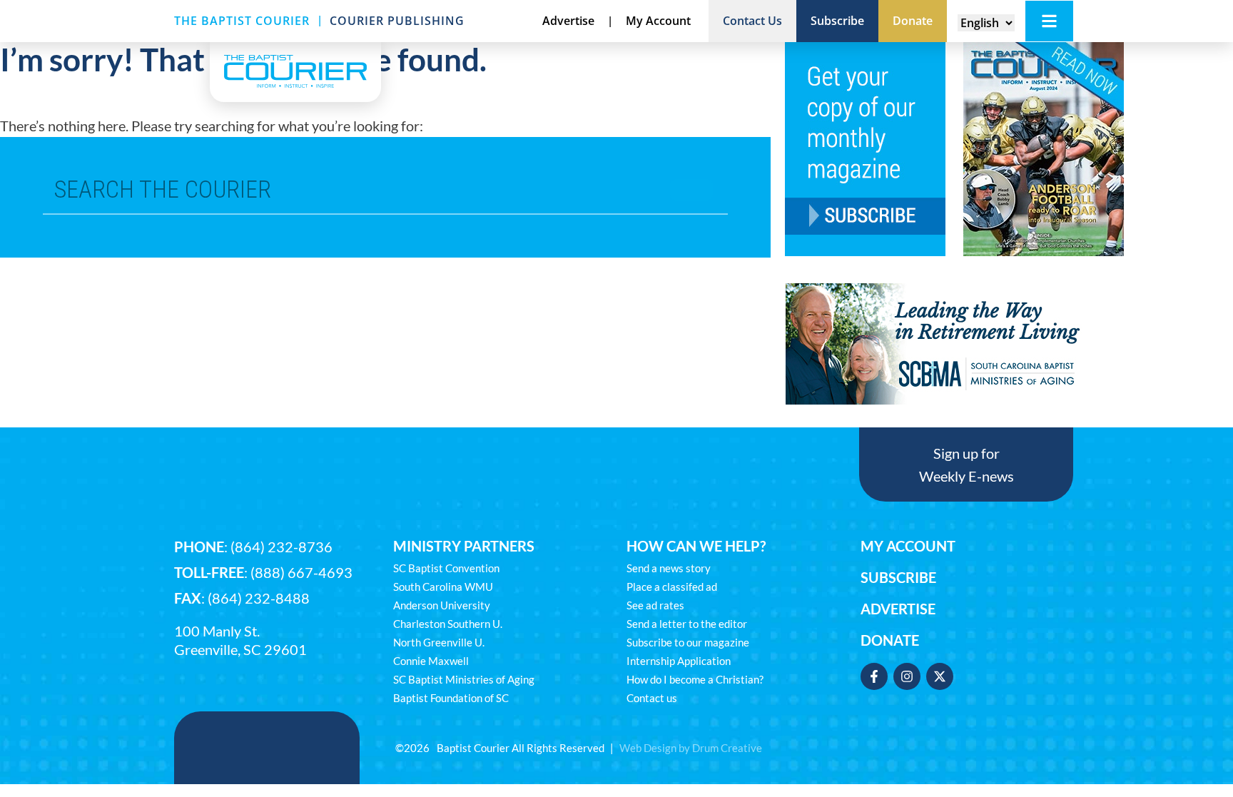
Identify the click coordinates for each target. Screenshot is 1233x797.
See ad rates (655, 605)
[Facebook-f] (874, 676)
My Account (908, 545)
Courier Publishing (397, 21)
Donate (890, 640)
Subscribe (898, 577)
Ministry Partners (463, 545)
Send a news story (668, 568)
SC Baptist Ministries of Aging (463, 679)
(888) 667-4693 (301, 572)
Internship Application (678, 660)
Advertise (898, 608)
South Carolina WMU (443, 586)
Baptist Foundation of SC (451, 697)
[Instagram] (906, 676)
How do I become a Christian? (694, 679)
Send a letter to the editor (686, 623)
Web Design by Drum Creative (690, 747)
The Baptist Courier (242, 21)
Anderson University (441, 605)
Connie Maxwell (431, 660)
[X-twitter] (939, 676)
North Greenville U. (438, 642)
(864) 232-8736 (281, 546)
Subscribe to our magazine (687, 642)
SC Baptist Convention (446, 568)
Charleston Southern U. (447, 623)
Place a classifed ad (671, 586)
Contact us (651, 697)
